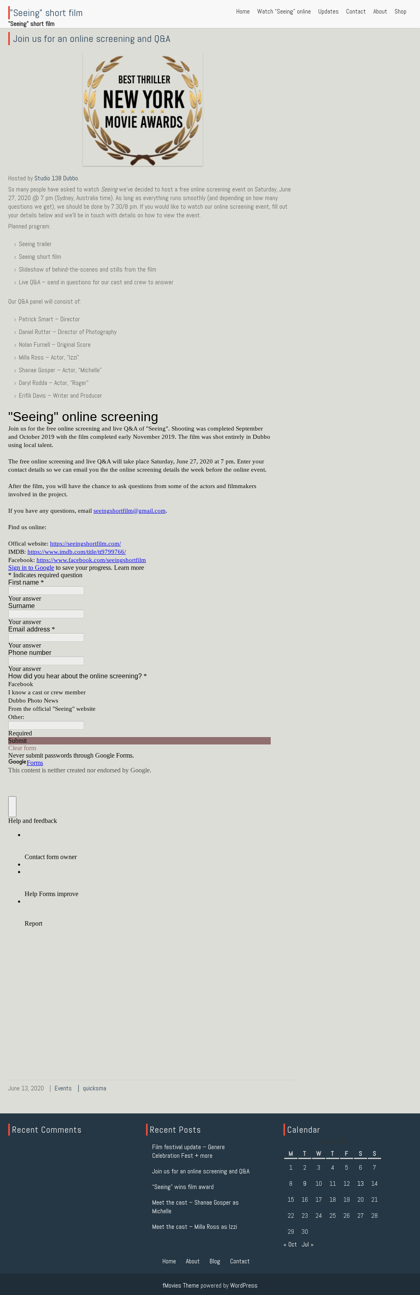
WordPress (244, 1285)
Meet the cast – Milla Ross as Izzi (194, 1226)
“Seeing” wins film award (183, 1186)
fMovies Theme (180, 1285)
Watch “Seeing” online (284, 11)
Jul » (308, 1244)
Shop (400, 11)
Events (63, 1088)
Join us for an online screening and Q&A (91, 38)
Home (243, 11)
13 (360, 1183)
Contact (356, 11)
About (380, 11)
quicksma (94, 1088)
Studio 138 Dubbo (56, 178)
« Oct (290, 1244)
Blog (215, 1261)
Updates (328, 11)
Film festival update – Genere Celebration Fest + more (188, 1151)
